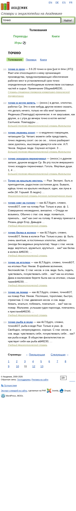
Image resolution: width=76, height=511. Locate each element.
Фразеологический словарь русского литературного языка (40, 196)
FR (70, 2)
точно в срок (16, 69)
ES (64, 2)
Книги (56, 36)
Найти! (68, 20)
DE (57, 2)
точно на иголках (19, 262)
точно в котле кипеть (22, 102)
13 (41, 366)
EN (50, 2)
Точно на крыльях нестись (25, 180)
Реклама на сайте (40, 379)
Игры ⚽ (20, 42)
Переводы (20, 36)
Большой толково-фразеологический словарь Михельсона (39, 126)
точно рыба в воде (20, 321)
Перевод (31, 59)
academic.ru (14, 6)
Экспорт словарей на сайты (14, 391)
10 (17, 366)
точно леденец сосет (21, 132)
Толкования (38, 30)
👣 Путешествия (9, 385)
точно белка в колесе (22, 232)
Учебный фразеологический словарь (27, 226)
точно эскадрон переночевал (27, 158)
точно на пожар (18, 292)
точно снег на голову (21, 202)
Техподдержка (23, 379)
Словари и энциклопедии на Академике (31, 13)
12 (33, 366)
